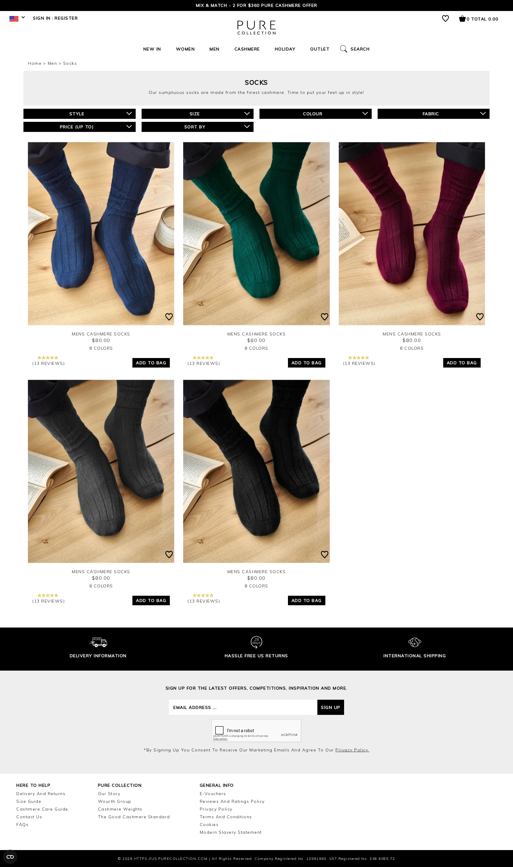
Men (215, 49)
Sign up (331, 707)
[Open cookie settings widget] (10, 857)
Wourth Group (115, 801)
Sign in (42, 18)
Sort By (195, 127)
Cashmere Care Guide (42, 809)
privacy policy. (352, 750)
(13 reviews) (48, 363)
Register (66, 18)
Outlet (320, 49)
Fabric (431, 113)
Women (185, 49)
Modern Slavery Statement (231, 832)
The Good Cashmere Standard (134, 816)
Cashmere (247, 49)
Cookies (209, 824)
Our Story (109, 793)
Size (195, 113)
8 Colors (101, 348)
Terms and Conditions (226, 816)
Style (77, 113)
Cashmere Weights (120, 809)
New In (152, 49)
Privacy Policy (216, 809)
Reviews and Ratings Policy (232, 801)
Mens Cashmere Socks (101, 334)
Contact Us (29, 816)
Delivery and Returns (40, 793)
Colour (312, 113)
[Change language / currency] (16, 20)
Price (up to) (77, 127)
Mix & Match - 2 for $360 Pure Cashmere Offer (256, 5)
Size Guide (28, 801)
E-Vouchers (213, 793)
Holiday (285, 49)
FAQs (22, 824)
